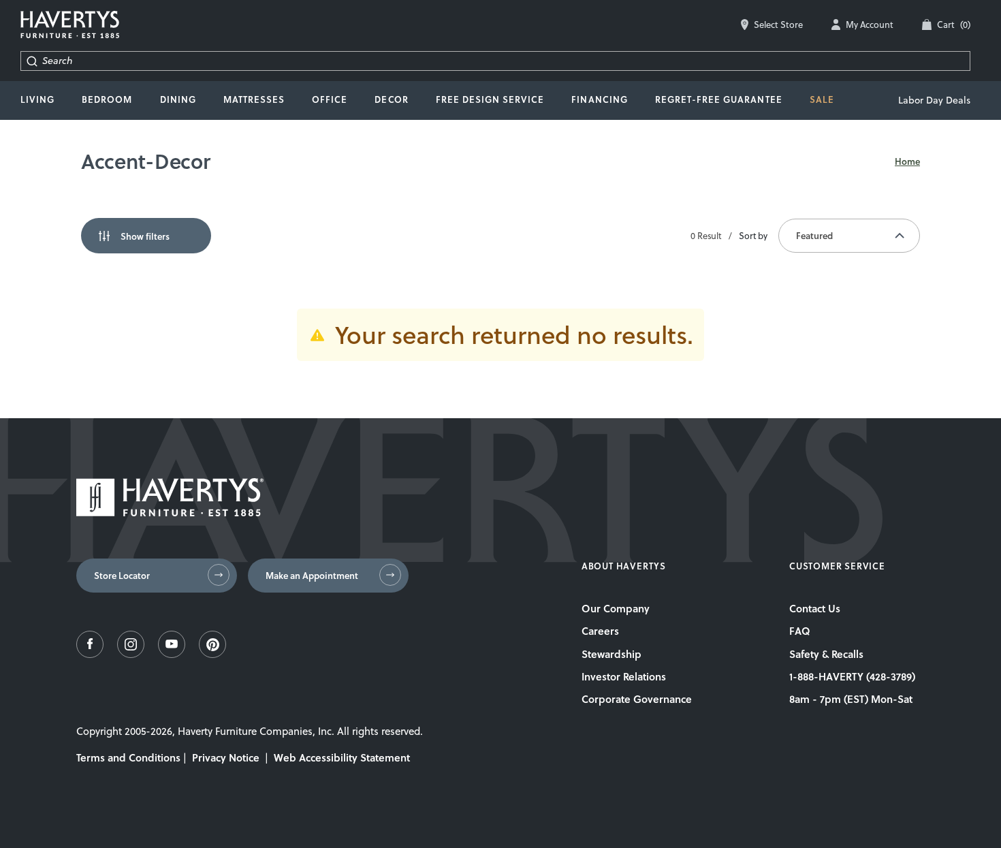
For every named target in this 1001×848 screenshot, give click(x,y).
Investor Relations (624, 676)
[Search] (31, 61)
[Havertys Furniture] (170, 512)
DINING (178, 99)
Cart (953, 24)
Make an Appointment (312, 575)
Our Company (616, 608)
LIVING (37, 99)
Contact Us (814, 608)
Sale (822, 99)
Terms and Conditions (128, 757)
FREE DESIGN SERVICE (490, 99)
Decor (391, 99)
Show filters (145, 236)
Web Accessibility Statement (342, 757)
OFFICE (329, 99)
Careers (600, 630)
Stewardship (611, 653)
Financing (599, 99)
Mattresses (254, 99)
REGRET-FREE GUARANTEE (718, 99)
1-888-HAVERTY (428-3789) (852, 676)
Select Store (778, 24)
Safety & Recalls (826, 653)
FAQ (799, 630)
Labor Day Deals (934, 100)
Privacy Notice (225, 757)
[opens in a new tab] (90, 654)
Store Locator (122, 575)
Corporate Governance (637, 698)
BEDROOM (107, 99)
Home (907, 161)
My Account (869, 24)
